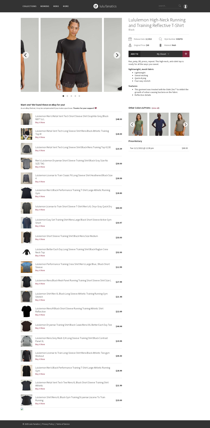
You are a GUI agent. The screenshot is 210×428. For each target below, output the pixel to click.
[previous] (25, 55)
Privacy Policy (48, 424)
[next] (117, 55)
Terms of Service (62, 424)
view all (155, 108)
